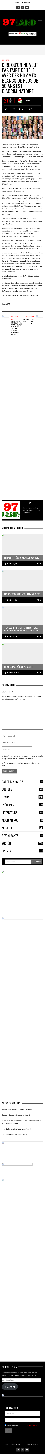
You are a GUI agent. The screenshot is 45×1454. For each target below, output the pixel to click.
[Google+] (22, 7)
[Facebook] (18, 7)
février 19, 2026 (12, 564)
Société (5, 60)
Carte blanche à (22, 782)
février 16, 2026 (12, 636)
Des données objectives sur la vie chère (16, 1115)
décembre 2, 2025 (13, 673)
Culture (22, 789)
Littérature (22, 812)
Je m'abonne (10, 1386)
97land (27, 100)
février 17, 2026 (12, 600)
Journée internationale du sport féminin (16, 1129)
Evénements (22, 805)
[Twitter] (27, 7)
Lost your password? (32, 1425)
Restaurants (22, 835)
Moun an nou (22, 820)
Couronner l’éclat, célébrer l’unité (14, 1134)
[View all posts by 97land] (20, 100)
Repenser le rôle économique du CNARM (17, 1109)
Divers (22, 797)
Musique (22, 828)
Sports (22, 851)
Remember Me (12, 1425)
